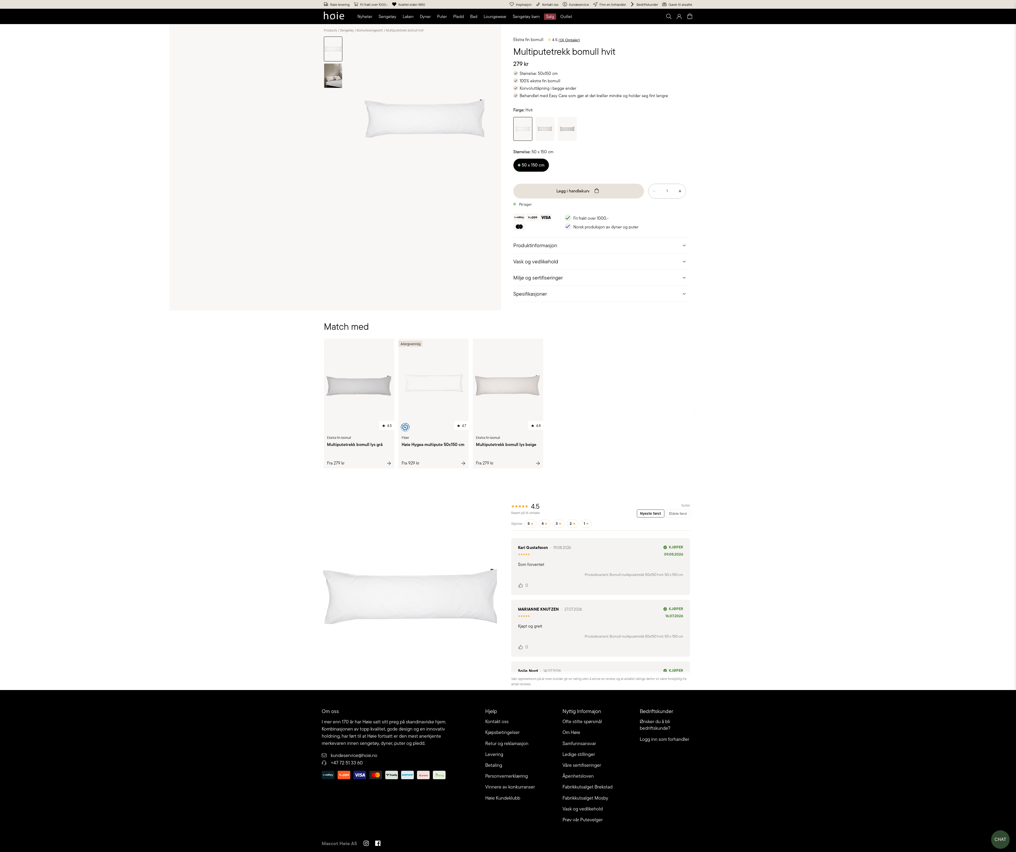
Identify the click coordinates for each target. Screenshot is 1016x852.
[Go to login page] (679, 16)
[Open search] (668, 16)
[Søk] (602, 16)
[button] (365, 16)
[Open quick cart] (689, 16)
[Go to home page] (334, 16)
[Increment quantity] (680, 191)
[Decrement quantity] (654, 191)
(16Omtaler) (569, 40)
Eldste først (678, 513)
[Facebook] (377, 844)
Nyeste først (650, 513)
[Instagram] (366, 844)
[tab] (601, 245)
